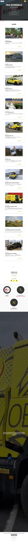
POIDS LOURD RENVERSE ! (8, 41)
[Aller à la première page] (8, 266)
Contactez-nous (25, 1)
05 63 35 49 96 (14, 9)
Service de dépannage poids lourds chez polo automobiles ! (13, 229)
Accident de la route (8, 159)
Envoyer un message (14, 275)
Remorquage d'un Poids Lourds (9, 135)
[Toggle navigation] (27, 1)
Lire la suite (19, 46)
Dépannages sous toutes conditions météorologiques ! (12, 182)
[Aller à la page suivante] (18, 266)
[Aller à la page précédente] (9, 266)
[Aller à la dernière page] (19, 266)
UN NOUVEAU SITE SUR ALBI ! (9, 64)
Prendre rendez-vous (14, 11)
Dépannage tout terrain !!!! (8, 88)
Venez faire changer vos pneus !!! (9, 112)
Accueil (1, 21)
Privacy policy (14, 540)
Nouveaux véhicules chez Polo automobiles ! (11, 253)
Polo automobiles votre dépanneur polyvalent (11, 206)
